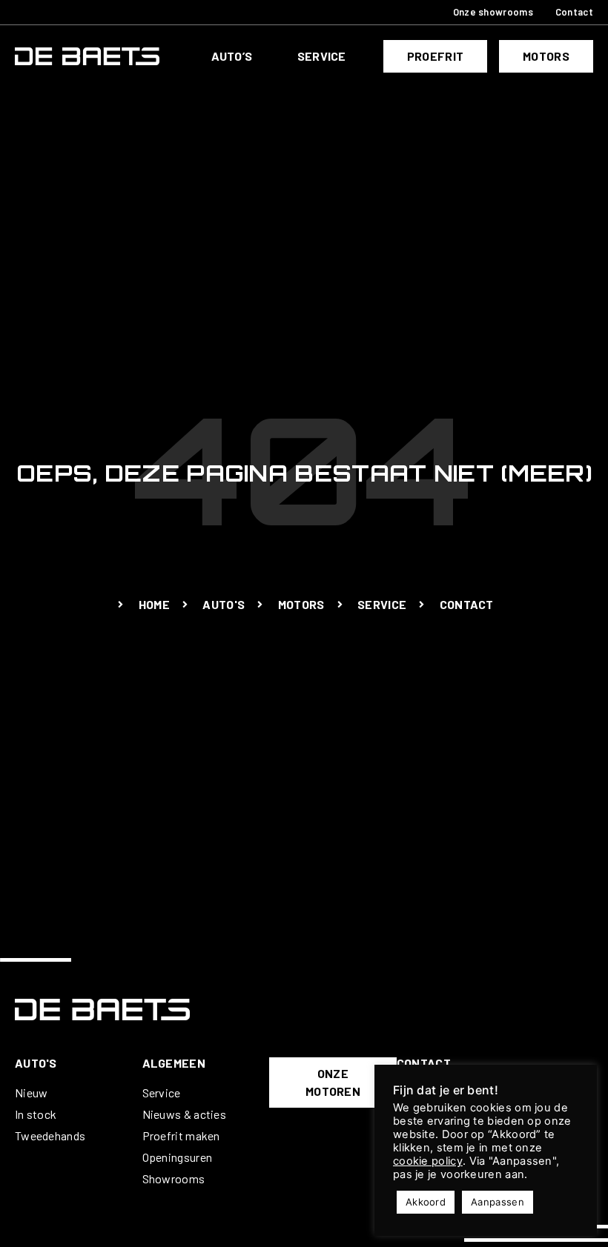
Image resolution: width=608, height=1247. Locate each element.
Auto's (36, 1063)
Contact (574, 12)
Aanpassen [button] (497, 1202)
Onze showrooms (493, 12)
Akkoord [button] (426, 1202)
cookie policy (428, 1161)
